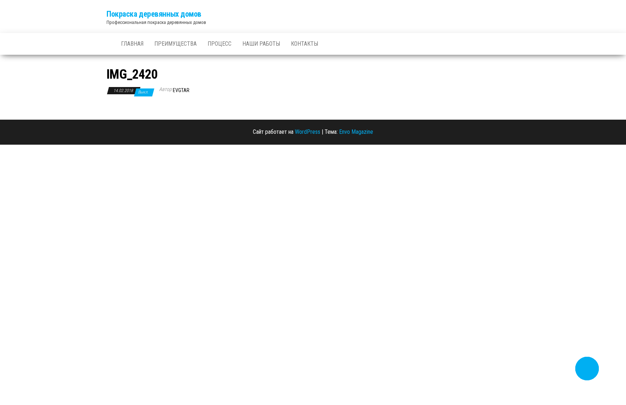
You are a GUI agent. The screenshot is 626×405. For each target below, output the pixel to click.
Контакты (304, 43)
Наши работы (261, 43)
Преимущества (175, 43)
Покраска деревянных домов (154, 13)
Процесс (219, 43)
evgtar (181, 90)
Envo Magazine (356, 131)
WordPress (307, 131)
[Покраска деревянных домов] (108, 40)
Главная (132, 43)
